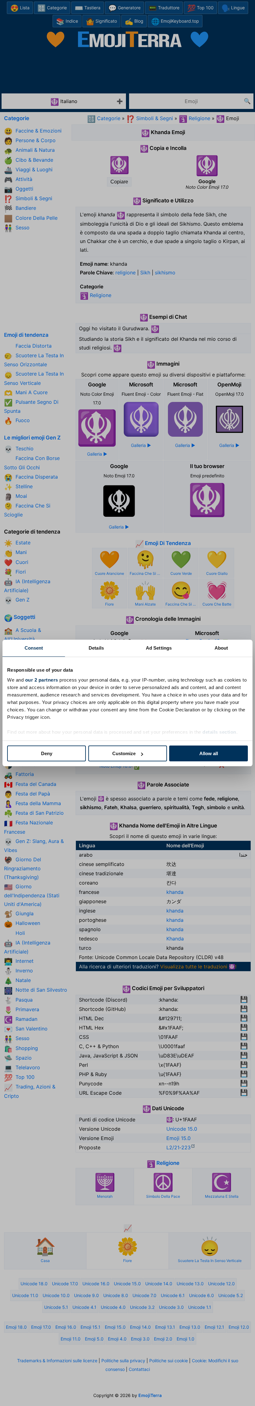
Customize (124, 753)
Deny (46, 753)
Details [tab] (96, 648)
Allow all (208, 753)
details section (219, 732)
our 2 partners (41, 680)
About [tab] (221, 648)
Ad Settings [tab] (159, 648)
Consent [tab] (34, 648)
